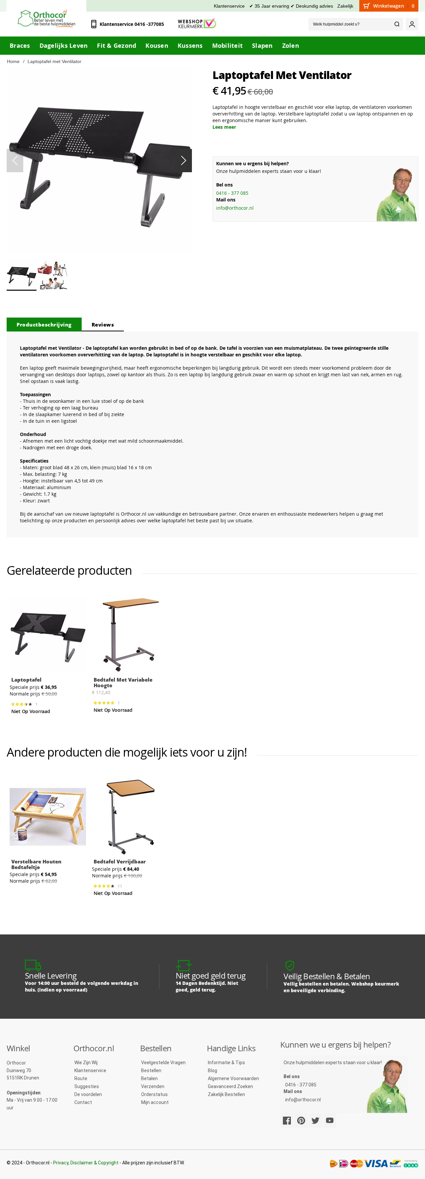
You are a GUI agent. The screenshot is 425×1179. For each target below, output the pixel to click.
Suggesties (86, 1086)
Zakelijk (345, 6)
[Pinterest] (301, 1120)
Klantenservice (229, 6)
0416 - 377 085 (232, 193)
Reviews (103, 324)
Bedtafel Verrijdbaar (120, 861)
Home (13, 61)
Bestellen (151, 1070)
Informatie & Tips (226, 1062)
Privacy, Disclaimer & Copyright (86, 1162)
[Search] (396, 24)
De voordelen (88, 1094)
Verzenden (152, 1086)
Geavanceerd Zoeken (230, 1086)
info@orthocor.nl (235, 208)
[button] (183, 160)
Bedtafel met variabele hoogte (123, 682)
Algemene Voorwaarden (233, 1078)
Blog (212, 1070)
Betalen (149, 1078)
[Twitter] (315, 1120)
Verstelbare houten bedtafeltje (36, 864)
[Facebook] (287, 1120)
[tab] (44, 325)
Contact (83, 1102)
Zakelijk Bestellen (226, 1094)
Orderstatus (154, 1094)
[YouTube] (329, 1120)
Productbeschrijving (44, 324)
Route (80, 1078)
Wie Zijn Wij (86, 1062)
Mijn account (155, 1102)
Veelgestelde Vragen (163, 1062)
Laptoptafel (26, 679)
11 (121, 886)
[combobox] (355, 24)
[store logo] (46, 18)
